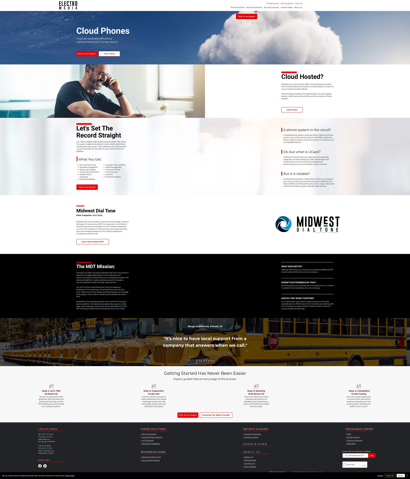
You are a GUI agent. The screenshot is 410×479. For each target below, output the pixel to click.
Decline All (390, 476)
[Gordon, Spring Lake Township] (208, 360)
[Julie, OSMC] (201, 360)
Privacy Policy (69, 476)
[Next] (398, 342)
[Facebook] (40, 466)
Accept (400, 476)
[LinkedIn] (45, 466)
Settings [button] (380, 476)
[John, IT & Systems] (196, 360)
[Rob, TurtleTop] (213, 360)
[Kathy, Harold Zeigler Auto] (206, 360)
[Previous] (11, 342)
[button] (298, 3)
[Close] (407, 475)
